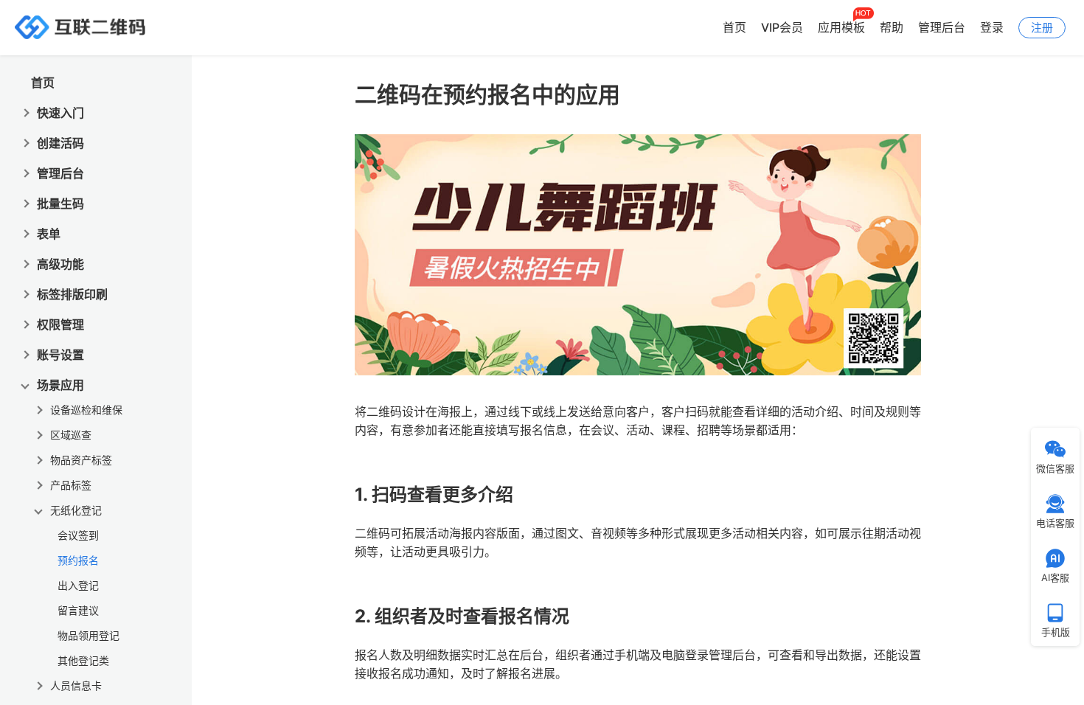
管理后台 (941, 27)
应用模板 (841, 27)
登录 (992, 27)
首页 (734, 27)
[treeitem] (102, 557)
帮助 (891, 27)
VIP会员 (782, 27)
